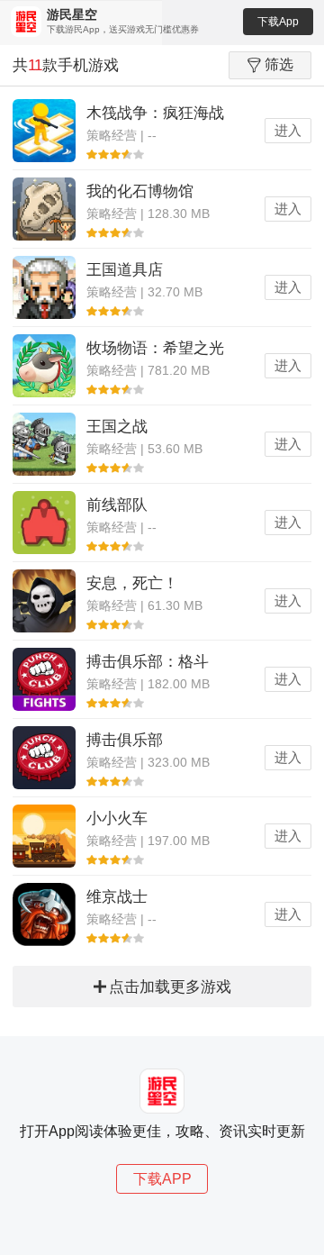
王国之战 (117, 426)
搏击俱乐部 (124, 740)
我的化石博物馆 (140, 191)
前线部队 (117, 505)
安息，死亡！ (132, 583)
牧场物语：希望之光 (155, 348)
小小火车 (117, 818)
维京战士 (117, 896)
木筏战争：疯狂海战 (155, 113)
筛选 (279, 64)
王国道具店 (124, 269)
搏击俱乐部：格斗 (147, 661)
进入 (288, 130)
